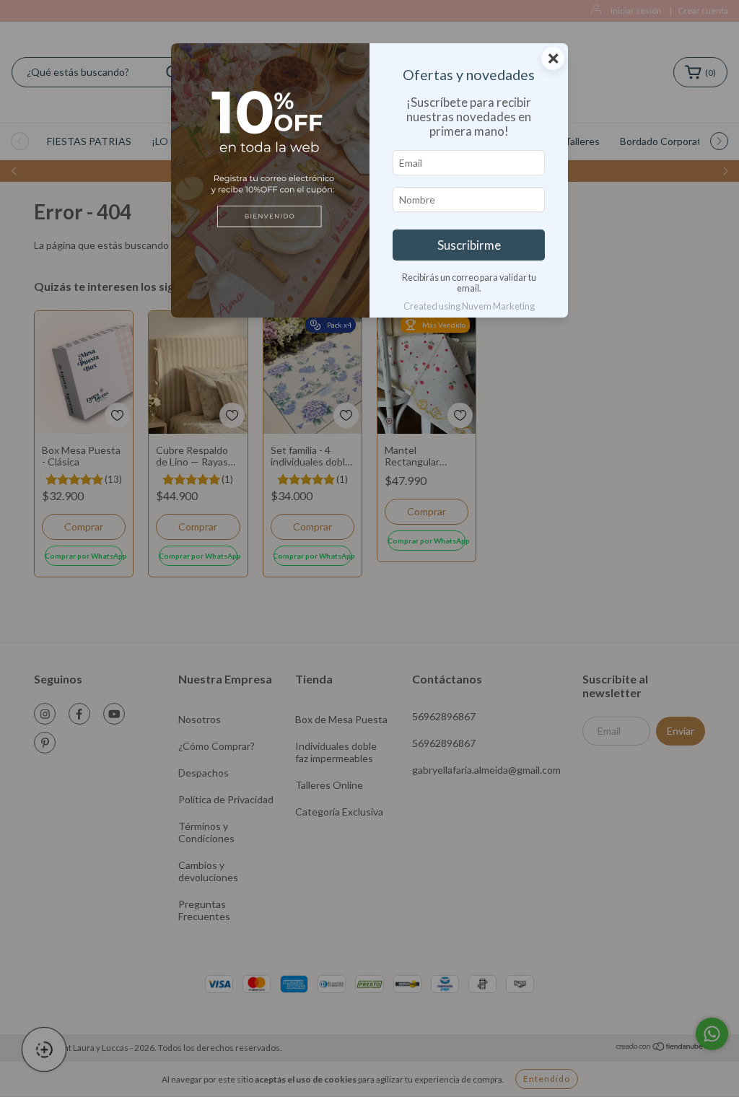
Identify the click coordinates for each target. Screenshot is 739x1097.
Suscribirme (469, 245)
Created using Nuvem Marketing (469, 306)
